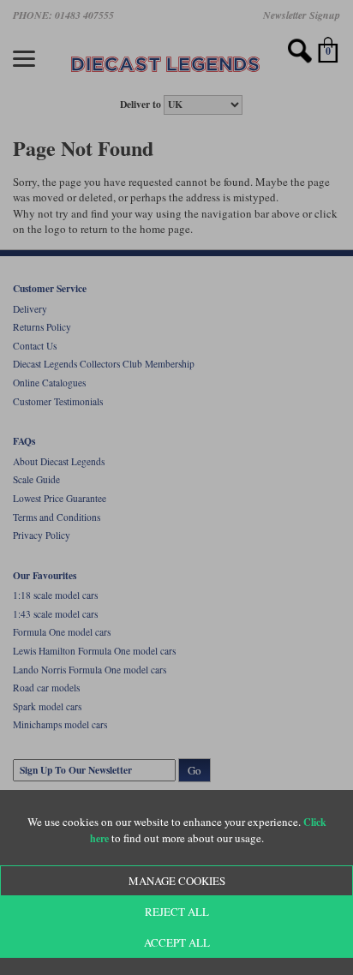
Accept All (177, 942)
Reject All (177, 911)
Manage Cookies (177, 880)
